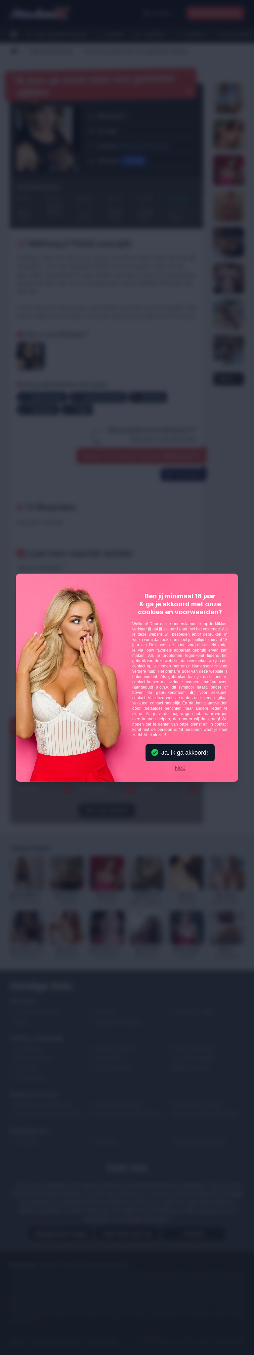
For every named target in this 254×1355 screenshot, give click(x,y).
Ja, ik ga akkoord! (184, 752)
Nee (180, 768)
